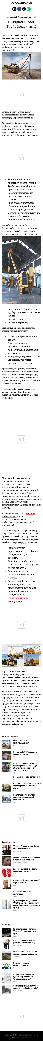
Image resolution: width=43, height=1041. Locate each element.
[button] (3, 3)
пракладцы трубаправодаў (25, 374)
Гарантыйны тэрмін (19, 597)
